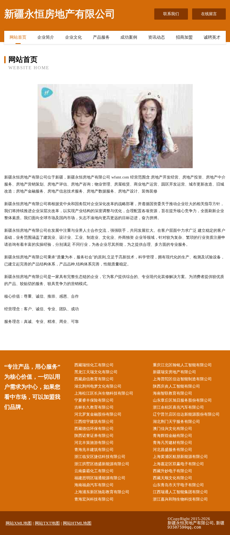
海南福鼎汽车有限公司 (94, 485)
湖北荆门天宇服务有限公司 (176, 422)
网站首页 (18, 37)
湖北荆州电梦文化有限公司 (97, 386)
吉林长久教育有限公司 (94, 407)
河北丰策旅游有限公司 (94, 443)
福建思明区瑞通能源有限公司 (99, 478)
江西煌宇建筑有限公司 (94, 422)
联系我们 (171, 14)
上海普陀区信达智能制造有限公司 (182, 379)
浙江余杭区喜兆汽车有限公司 (178, 407)
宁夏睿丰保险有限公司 (94, 400)
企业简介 (45, 37)
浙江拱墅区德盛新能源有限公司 (101, 464)
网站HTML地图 (77, 523)
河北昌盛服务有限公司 (172, 450)
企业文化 (73, 37)
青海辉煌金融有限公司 (172, 436)
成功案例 (128, 37)
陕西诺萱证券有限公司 (94, 436)
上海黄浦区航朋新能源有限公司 (180, 457)
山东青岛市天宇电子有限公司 (178, 485)
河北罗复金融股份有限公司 (97, 414)
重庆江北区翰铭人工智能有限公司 (182, 365)
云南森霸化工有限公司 (94, 471)
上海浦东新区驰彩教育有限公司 (101, 492)
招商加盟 (184, 37)
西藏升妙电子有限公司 (172, 471)
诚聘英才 (212, 37)
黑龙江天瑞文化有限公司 (96, 372)
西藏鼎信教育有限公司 (94, 379)
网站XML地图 (19, 523)
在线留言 (209, 14)
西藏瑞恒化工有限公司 (94, 365)
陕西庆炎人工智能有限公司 (176, 386)
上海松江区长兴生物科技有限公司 (103, 393)
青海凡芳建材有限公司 (172, 443)
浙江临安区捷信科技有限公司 (99, 457)
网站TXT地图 (47, 523)
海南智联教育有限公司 (172, 393)
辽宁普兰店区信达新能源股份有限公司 (186, 414)
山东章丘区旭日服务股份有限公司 (182, 400)
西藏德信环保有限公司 (94, 429)
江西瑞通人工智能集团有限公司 (180, 492)
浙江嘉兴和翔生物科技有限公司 (180, 499)
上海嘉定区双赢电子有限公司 (178, 464)
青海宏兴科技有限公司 (94, 499)
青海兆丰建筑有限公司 (94, 450)
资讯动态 (156, 37)
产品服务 (101, 37)
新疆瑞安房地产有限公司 (174, 372)
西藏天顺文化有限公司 (172, 478)
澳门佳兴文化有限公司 (172, 429)
